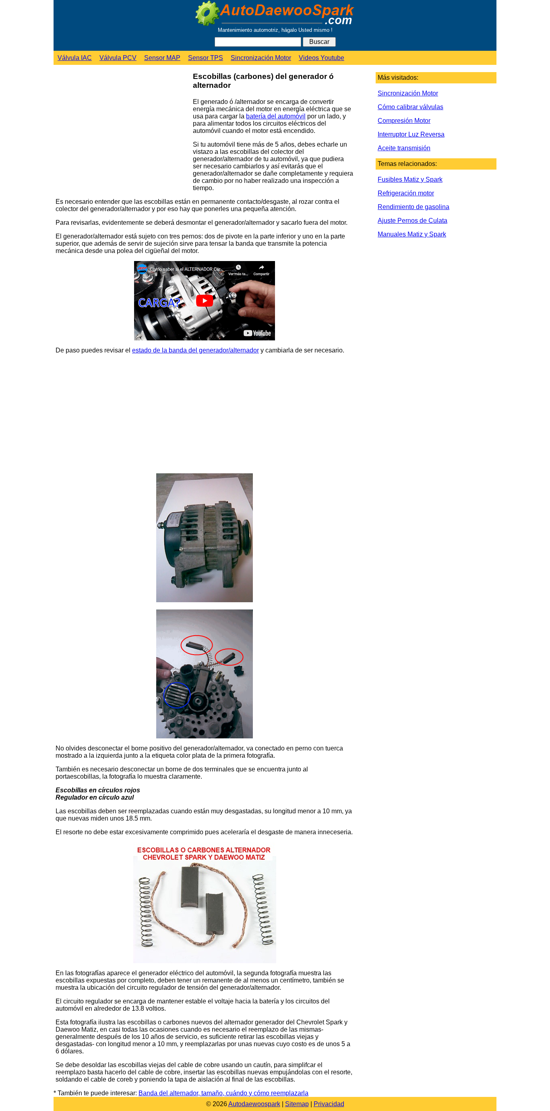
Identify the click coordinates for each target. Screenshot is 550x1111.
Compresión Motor (404, 120)
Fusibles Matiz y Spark (410, 179)
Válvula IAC (75, 57)
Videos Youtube (321, 57)
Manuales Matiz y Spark (412, 234)
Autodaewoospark (254, 1104)
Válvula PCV (117, 57)
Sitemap (297, 1104)
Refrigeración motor (406, 193)
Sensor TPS (205, 57)
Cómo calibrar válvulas (410, 107)
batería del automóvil (276, 116)
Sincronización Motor (261, 57)
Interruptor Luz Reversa (411, 134)
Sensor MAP (162, 57)
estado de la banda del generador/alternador (195, 350)
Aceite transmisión (404, 148)
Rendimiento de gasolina (413, 206)
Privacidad (329, 1104)
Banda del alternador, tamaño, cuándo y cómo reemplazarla (223, 1093)
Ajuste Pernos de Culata (412, 220)
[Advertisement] (121, 129)
